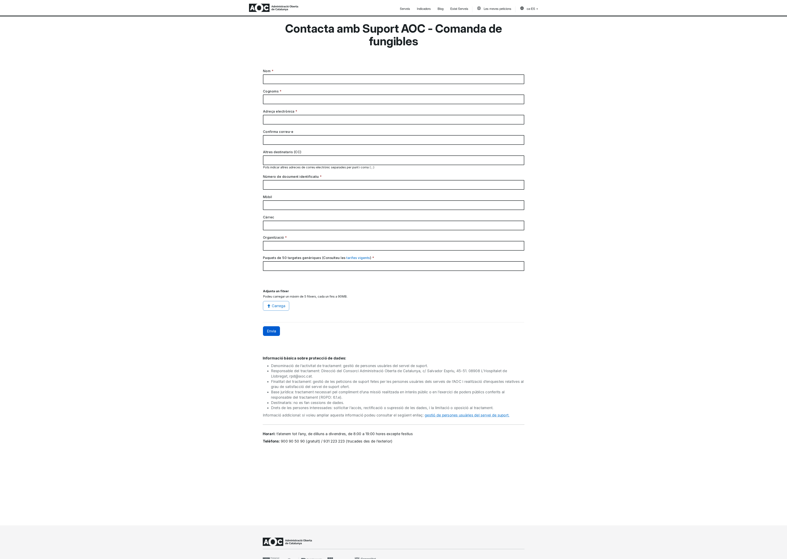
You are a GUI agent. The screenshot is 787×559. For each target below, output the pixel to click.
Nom (267, 71)
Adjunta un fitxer (276, 291)
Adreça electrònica (279, 111)
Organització (273, 237)
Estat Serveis (459, 8)
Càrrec (268, 217)
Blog (441, 8)
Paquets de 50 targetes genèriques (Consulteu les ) (317, 258)
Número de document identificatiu (291, 177)
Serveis (405, 8)
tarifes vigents (358, 258)
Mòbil (267, 197)
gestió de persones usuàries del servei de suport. (467, 415)
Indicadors (424, 8)
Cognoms (271, 91)
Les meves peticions (497, 8)
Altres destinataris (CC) (282, 152)
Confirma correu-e (278, 132)
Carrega (278, 306)
